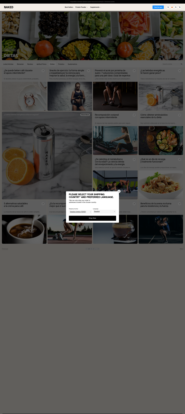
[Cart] (179, 7)
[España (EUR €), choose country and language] (172, 7)
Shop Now (92, 218)
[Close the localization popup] (119, 191)
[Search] (168, 7)
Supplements (94, 7)
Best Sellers (69, 7)
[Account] (175, 7)
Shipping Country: (73, 209)
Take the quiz (158, 7)
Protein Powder (80, 7)
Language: (95, 209)
